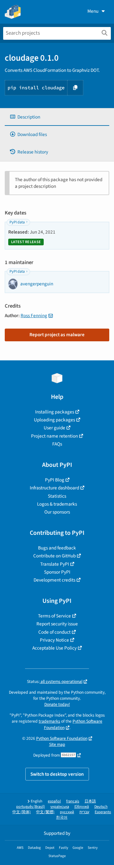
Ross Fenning (34, 315)
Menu (92, 11)
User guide (54, 427)
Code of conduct (54, 632)
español (54, 801)
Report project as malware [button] (57, 334)
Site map (57, 744)
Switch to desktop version (57, 774)
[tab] (57, 117)
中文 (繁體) (45, 812)
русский (67, 812)
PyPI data (17, 222)
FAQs (57, 443)
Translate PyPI (54, 564)
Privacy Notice (54, 640)
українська (59, 806)
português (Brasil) (30, 806)
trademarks (49, 721)
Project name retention (54, 435)
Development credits (54, 579)
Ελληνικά (81, 806)
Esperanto (103, 812)
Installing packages (54, 411)
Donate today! (57, 704)
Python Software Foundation (61, 738)
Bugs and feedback (57, 547)
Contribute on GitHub (54, 555)
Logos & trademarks (57, 504)
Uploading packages (54, 419)
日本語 (90, 801)
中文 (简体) (21, 812)
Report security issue (57, 623)
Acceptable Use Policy (54, 647)
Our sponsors (57, 511)
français (72, 801)
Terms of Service (54, 615)
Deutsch (101, 806)
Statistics (57, 496)
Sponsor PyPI (57, 572)
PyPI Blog (54, 479)
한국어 (61, 817)
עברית (84, 812)
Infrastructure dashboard (54, 487)
